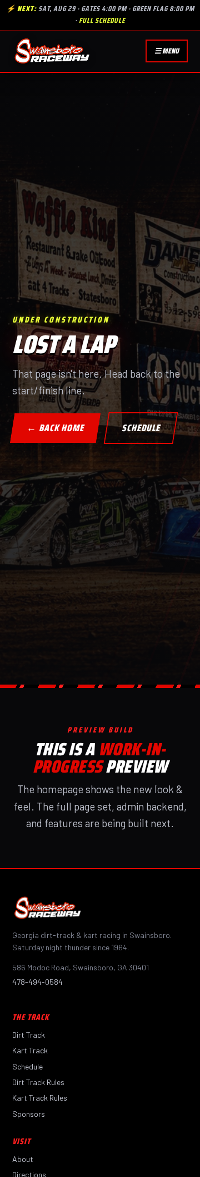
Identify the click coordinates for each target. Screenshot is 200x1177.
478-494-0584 (37, 981)
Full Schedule (102, 20)
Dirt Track (28, 1034)
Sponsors (28, 1114)
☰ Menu (166, 51)
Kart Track (30, 1050)
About (22, 1159)
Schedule (27, 1066)
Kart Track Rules (39, 1097)
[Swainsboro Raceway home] (52, 51)
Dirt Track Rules (38, 1082)
